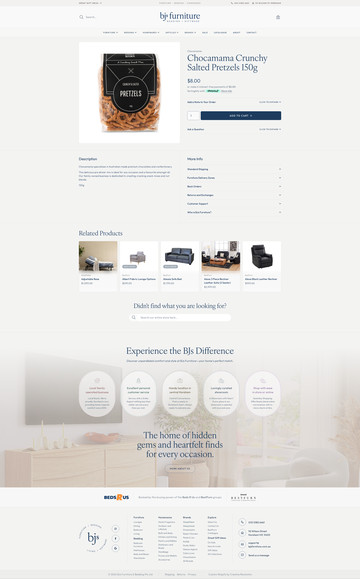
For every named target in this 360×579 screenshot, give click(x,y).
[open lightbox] (129, 92)
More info (226, 91)
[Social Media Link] (115, 528)
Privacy (192, 574)
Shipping (170, 574)
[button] (278, 17)
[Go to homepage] (93, 538)
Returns (181, 574)
